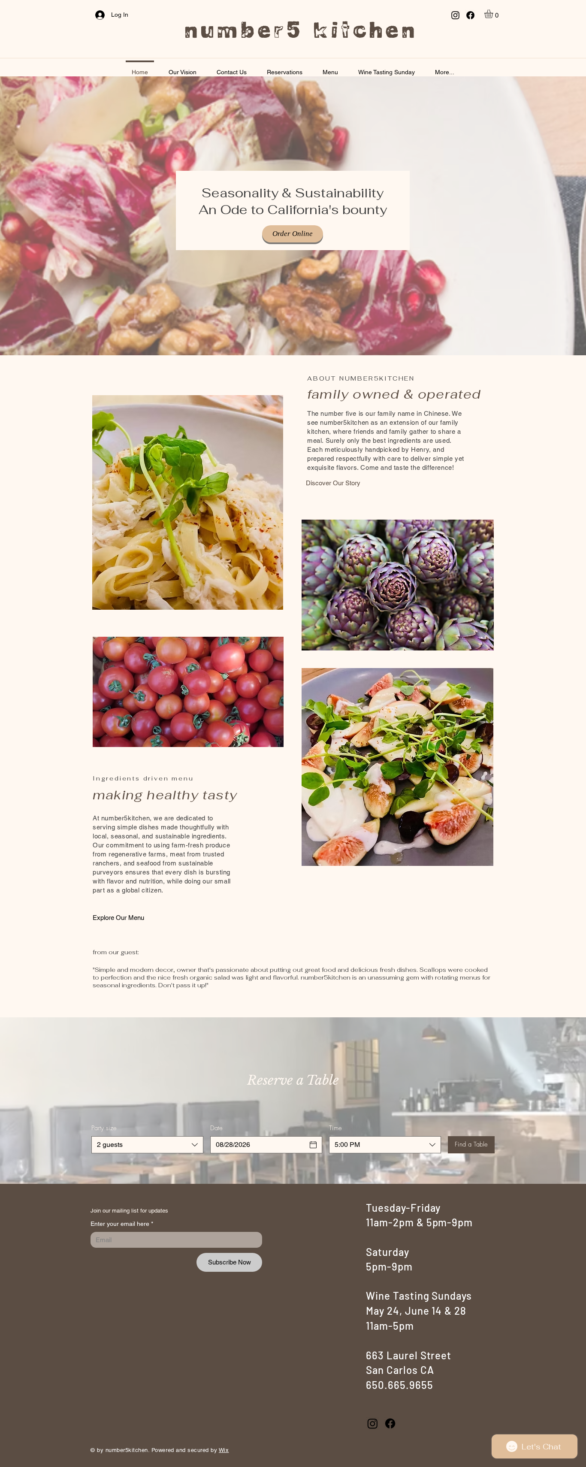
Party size (104, 1128)
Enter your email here (122, 1223)
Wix (224, 1450)
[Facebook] (470, 15)
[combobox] (147, 1144)
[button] (493, 13)
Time (335, 1128)
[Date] (313, 1145)
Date (216, 1128)
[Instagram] (455, 15)
